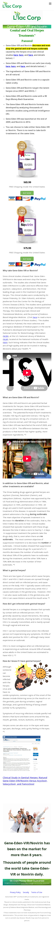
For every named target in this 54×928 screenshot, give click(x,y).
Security (26, 892)
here (21, 55)
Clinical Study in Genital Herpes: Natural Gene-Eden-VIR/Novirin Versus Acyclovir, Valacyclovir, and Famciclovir (25, 781)
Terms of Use (36, 892)
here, (16, 55)
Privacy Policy (15, 892)
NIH (5, 342)
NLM (5, 339)
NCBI (5, 336)
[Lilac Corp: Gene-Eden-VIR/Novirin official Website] (12, 7)
